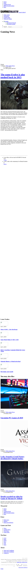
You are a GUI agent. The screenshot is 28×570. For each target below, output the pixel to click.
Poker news (6, 520)
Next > (5, 164)
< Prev (5, 160)
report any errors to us (22, 562)
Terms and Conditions (9, 550)
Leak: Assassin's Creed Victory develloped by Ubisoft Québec (12, 458)
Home (5, 1)
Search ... (6, 26)
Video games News (10, 65)
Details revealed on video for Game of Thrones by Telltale (12, 498)
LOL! (5, 538)
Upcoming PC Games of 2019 (12, 418)
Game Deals (6, 532)
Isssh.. (5, 539)
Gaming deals (7, 17)
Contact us (6, 553)
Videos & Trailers (8, 19)
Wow (5, 542)
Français (14, 22)
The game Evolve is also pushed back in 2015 (13, 76)
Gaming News (7, 529)
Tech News (6, 531)
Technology (6, 16)
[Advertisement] (14, 49)
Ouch (5, 544)
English (13, 24)
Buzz (5, 7)
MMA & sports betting (9, 5)
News (5, 528)
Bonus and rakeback (8, 522)
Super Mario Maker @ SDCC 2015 (10, 339)
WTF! (5, 540)
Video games (7, 15)
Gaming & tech (7, 4)
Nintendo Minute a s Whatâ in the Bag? (11, 361)
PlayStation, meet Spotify (7, 371)
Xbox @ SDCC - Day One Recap (9, 329)
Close (2, 568)
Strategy (5, 521)
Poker (5, 3)
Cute (5, 543)
